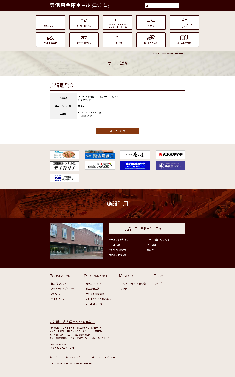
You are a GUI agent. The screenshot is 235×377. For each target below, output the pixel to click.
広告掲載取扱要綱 (117, 255)
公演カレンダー (94, 283)
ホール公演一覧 (167, 53)
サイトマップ (58, 298)
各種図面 (151, 244)
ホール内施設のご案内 (158, 239)
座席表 (150, 249)
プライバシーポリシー (62, 288)
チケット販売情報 (95, 293)
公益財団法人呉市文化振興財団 (72, 321)
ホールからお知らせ (119, 239)
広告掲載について (117, 249)
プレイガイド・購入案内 (98, 298)
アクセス (55, 293)
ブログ (158, 283)
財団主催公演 (92, 288)
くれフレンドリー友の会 (133, 283)
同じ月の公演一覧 (117, 131)
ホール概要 (114, 244)
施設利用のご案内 (60, 283)
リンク (123, 288)
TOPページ (155, 53)
